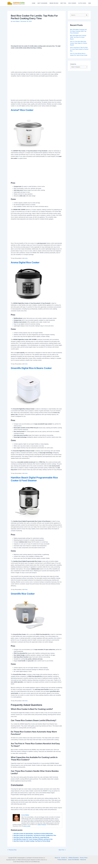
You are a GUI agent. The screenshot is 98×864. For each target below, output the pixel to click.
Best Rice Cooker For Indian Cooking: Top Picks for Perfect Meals (32, 841)
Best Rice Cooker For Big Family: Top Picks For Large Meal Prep (31, 837)
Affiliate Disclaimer (73, 857)
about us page (26, 826)
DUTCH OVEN (82, 3)
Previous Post (12, 849)
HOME (33, 3)
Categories (73, 64)
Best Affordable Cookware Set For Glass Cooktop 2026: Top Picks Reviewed (78, 31)
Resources (83, 859)
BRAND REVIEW (54, 3)
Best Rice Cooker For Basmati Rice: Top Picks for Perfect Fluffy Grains (33, 833)
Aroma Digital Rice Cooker (25, 262)
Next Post (62, 849)
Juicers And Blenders (73, 859)
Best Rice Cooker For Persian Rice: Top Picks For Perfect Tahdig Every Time (35, 835)
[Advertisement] (36, 34)
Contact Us (64, 857)
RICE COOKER (72, 3)
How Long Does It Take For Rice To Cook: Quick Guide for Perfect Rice (79, 49)
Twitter (39, 824)
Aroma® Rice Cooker (22, 110)
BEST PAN (63, 3)
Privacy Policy (84, 857)
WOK (89, 3)
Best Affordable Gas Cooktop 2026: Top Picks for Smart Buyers (78, 37)
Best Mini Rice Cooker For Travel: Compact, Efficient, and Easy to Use (33, 839)
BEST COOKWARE (42, 3)
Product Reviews (62, 859)
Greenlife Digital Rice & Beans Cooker (31, 368)
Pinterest (44, 824)
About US (57, 857)
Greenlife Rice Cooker (23, 593)
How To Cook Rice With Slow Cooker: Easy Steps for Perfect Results (78, 43)
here (26, 258)
